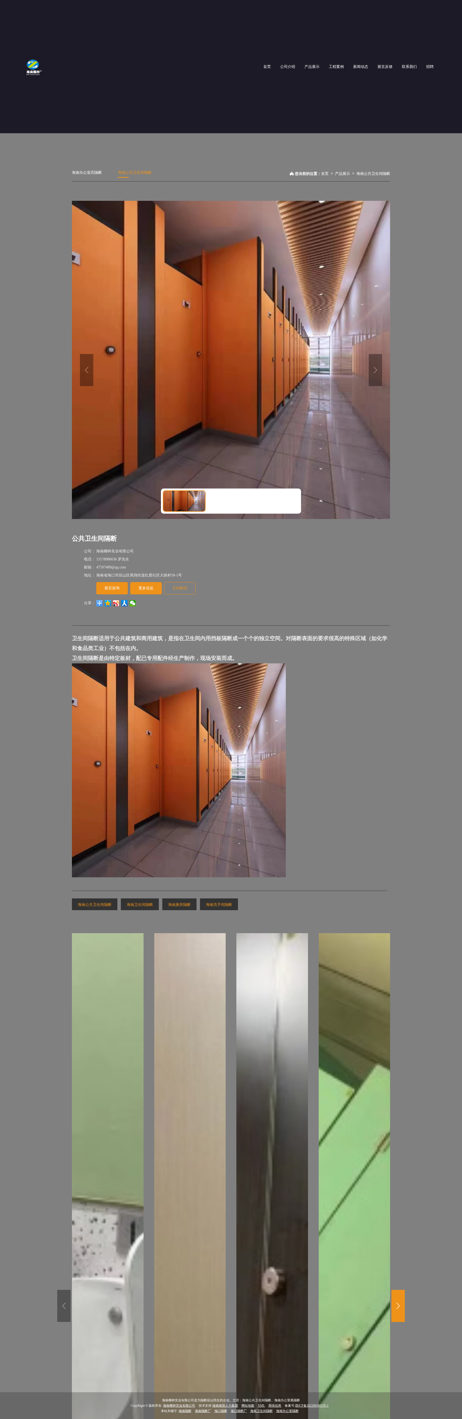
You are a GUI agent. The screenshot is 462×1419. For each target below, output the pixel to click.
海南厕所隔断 (179, 904)
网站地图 (247, 1406)
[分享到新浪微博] (116, 603)
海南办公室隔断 (287, 1411)
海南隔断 (185, 1411)
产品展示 (342, 173)
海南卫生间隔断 (140, 904)
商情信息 (274, 1406)
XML (261, 1406)
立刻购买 (179, 588)
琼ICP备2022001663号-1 (312, 1406)
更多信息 (145, 588)
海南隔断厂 (203, 1411)
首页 (325, 173)
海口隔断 (220, 1411)
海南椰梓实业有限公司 (179, 1406)
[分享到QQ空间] (108, 603)
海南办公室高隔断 (87, 173)
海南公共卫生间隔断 (135, 173)
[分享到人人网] (124, 603)
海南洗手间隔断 (219, 904)
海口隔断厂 (239, 1411)
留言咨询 (112, 588)
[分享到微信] (132, 603)
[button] (398, 1306)
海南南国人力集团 (225, 1406)
